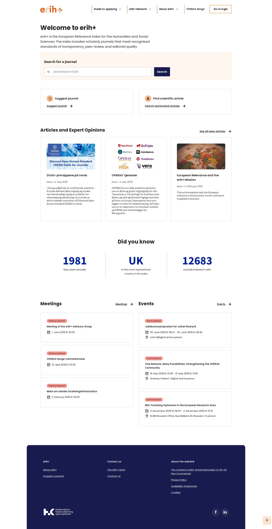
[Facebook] (215, 512)
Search (162, 72)
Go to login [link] (221, 9)
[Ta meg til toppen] (267, 520)
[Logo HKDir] (58, 512)
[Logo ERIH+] (51, 9)
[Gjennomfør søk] (48, 72)
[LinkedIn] (225, 512)
